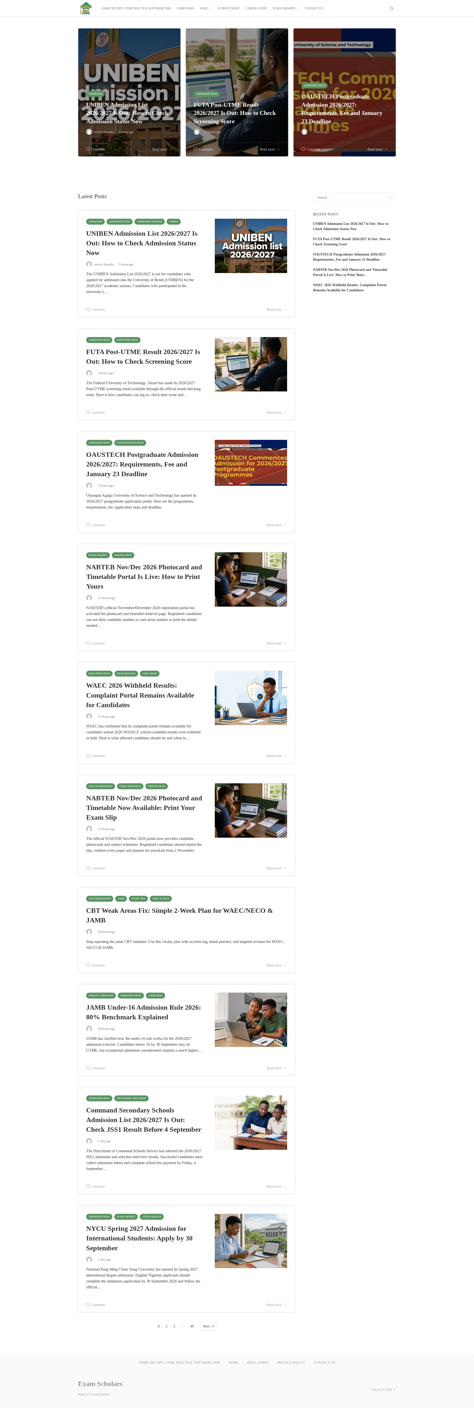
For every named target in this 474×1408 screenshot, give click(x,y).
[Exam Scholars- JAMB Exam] (86, 8)
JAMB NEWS (185, 8)
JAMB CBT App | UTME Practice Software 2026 (136, 8)
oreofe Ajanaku (104, 264)
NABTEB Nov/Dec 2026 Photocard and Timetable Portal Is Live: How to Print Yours (144, 576)
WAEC (204, 8)
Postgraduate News (130, 442)
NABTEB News (123, 555)
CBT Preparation (100, 898)
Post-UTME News (127, 340)
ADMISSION (95, 221)
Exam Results (126, 673)
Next (206, 1326)
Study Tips (138, 898)
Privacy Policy (291, 1363)
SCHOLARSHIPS (284, 8)
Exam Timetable (130, 786)
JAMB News (155, 995)
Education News (99, 673)
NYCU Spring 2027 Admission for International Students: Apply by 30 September (139, 1238)
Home (234, 1363)
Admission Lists (119, 221)
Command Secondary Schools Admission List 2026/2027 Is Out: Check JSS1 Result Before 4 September (143, 1119)
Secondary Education (131, 1098)
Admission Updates (149, 221)
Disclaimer (258, 1363)
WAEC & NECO (160, 898)
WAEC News (149, 673)
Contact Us (314, 8)
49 (192, 1326)
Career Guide (256, 8)
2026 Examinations (101, 786)
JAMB (121, 898)
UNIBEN (173, 221)
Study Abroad (151, 1216)
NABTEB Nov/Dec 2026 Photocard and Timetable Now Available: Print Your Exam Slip (144, 807)
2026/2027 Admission (101, 995)
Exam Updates (98, 555)
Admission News (99, 340)
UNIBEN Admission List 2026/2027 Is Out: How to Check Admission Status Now (142, 243)
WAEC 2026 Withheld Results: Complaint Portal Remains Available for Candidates (140, 695)
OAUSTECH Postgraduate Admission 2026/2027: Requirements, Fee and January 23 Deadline (142, 464)
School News (228, 8)
